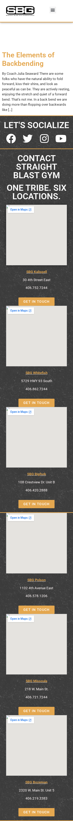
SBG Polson (36, 580)
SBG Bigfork (36, 474)
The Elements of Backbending (28, 59)
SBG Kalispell (36, 272)
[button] (52, 10)
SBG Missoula (36, 681)
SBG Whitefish (36, 373)
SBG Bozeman (36, 782)
